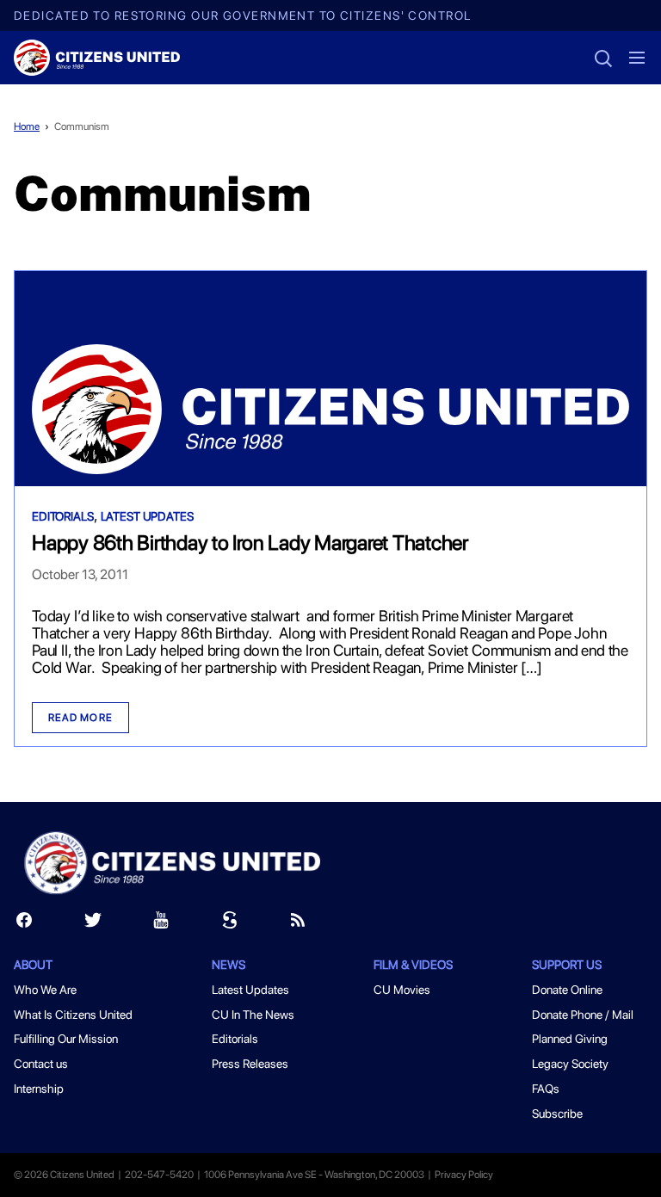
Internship (39, 1088)
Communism (81, 126)
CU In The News (253, 1014)
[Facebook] (24, 924)
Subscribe (557, 1113)
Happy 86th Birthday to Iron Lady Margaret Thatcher (250, 542)
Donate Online (567, 989)
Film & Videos (413, 965)
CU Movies (402, 989)
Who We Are (45, 989)
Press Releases (250, 1064)
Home (27, 126)
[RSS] (297, 924)
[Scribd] (229, 924)
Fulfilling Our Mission (66, 1039)
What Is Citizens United (73, 1014)
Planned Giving (570, 1039)
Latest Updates (147, 516)
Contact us (41, 1064)
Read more (80, 718)
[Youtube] (161, 924)
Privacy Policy (464, 1175)
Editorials (63, 516)
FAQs (545, 1088)
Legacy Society (570, 1064)
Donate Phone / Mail (582, 1014)
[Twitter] (93, 924)
